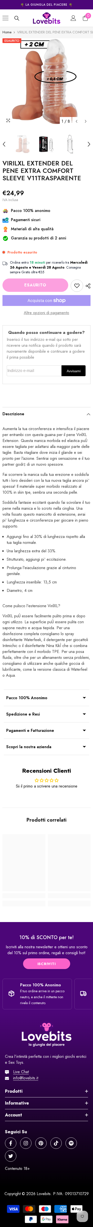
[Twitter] (10, 1156)
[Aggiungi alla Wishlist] (77, 285)
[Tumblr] (71, 1143)
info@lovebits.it (25, 1078)
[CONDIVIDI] (87, 286)
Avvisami (74, 371)
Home (6, 32)
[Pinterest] (41, 1143)
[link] (23, 895)
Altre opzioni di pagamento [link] (46, 313)
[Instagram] (25, 1143)
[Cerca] (17, 18)
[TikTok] (56, 1143)
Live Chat (21, 1072)
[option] (46, 4)
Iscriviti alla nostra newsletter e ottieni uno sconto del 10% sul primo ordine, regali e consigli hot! (47, 950)
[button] (76, 121)
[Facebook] (10, 1143)
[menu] (5, 18)
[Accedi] (73, 18)
